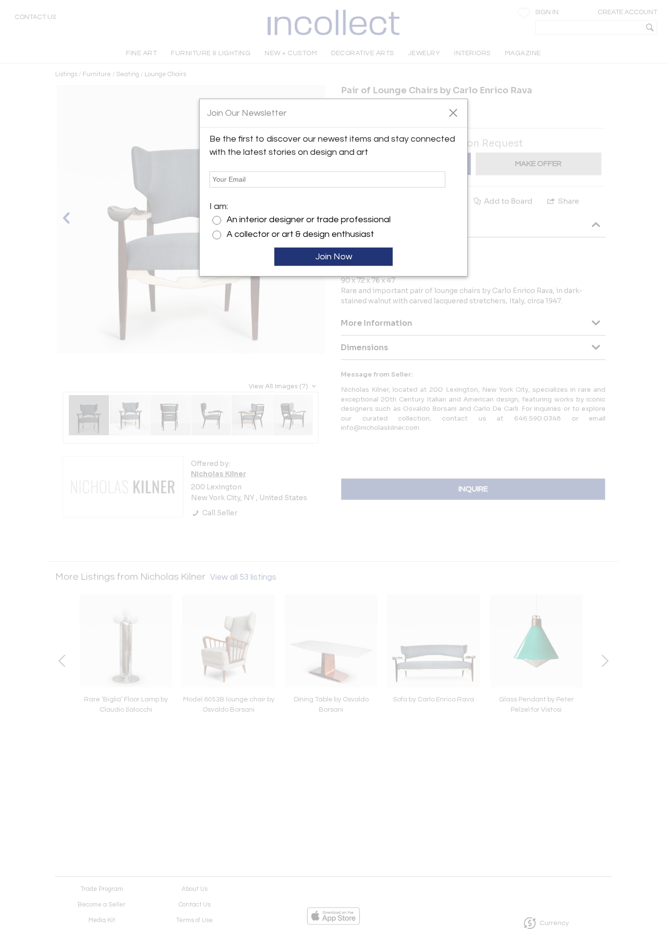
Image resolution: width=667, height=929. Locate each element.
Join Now (333, 256)
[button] (453, 112)
